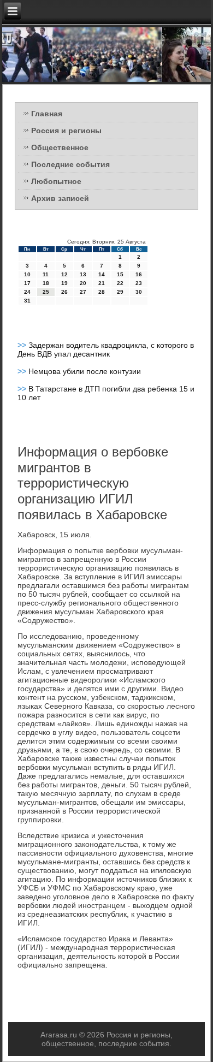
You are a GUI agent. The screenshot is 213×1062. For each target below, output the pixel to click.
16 (138, 274)
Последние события (70, 164)
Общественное (59, 147)
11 (46, 274)
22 (120, 283)
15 (120, 274)
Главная (46, 113)
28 (101, 292)
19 (64, 283)
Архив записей (60, 198)
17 (27, 283)
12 (64, 274)
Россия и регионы (66, 130)
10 (27, 274)
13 (83, 274)
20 (83, 283)
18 (46, 283)
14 (101, 274)
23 (138, 283)
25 (46, 292)
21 (101, 283)
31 (27, 301)
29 (120, 292)
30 (138, 292)
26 (64, 292)
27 (83, 292)
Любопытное (56, 181)
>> (22, 345)
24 (27, 292)
